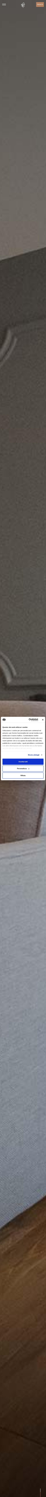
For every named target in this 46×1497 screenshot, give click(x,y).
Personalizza (22, 768)
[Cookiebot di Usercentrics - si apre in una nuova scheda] (29, 719)
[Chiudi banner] (43, 720)
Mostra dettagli (33, 755)
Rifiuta (23, 775)
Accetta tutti (23, 761)
